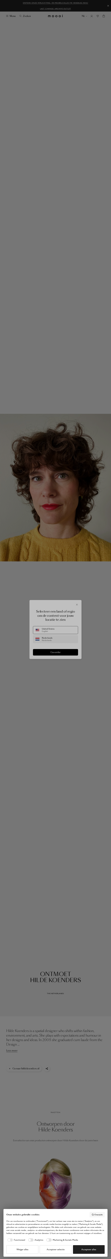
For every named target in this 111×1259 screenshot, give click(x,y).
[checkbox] (15, 1240)
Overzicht (98, 1214)
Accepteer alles (88, 1249)
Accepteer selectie (56, 1249)
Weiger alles (22, 1249)
